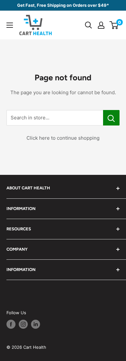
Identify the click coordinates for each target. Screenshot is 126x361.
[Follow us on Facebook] (11, 324)
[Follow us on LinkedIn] (35, 324)
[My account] (101, 25)
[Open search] (88, 25)
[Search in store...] (111, 117)
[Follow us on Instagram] (23, 324)
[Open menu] (9, 25)
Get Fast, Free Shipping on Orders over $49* (63, 5)
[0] (114, 25)
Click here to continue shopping (63, 138)
